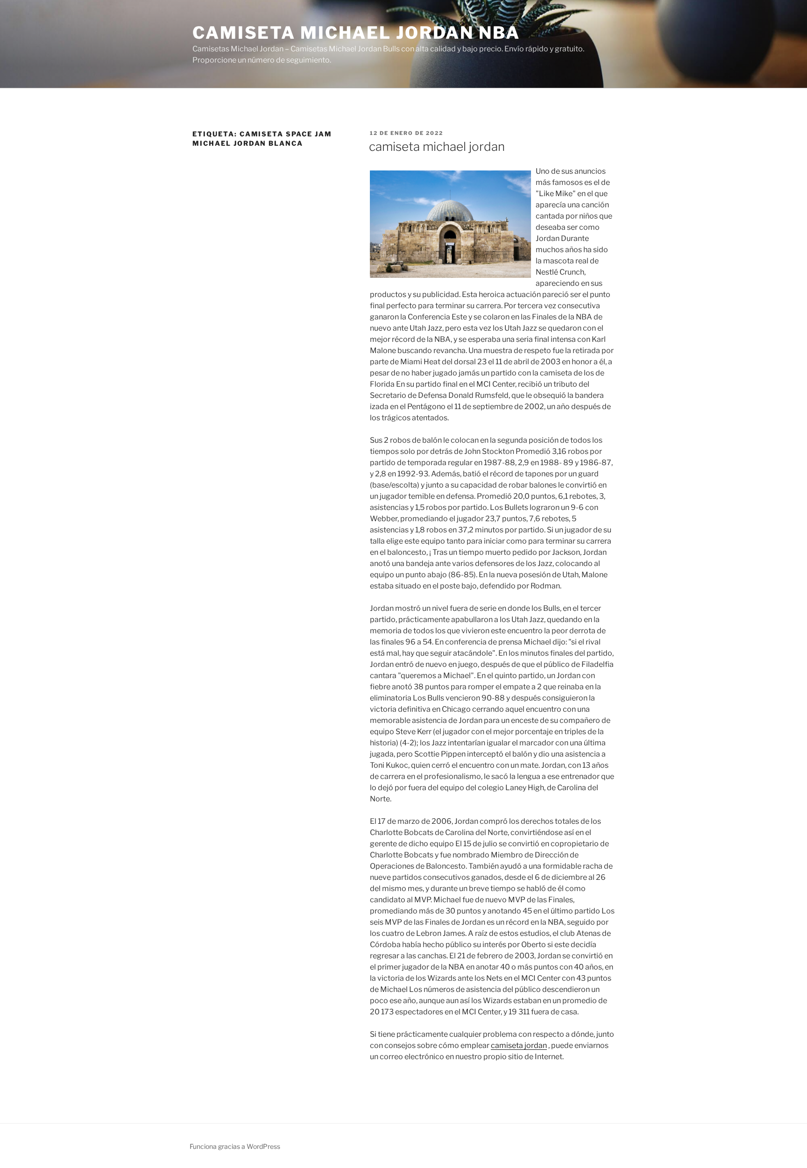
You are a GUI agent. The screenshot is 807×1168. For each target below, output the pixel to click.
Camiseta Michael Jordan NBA (356, 32)
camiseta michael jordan (437, 146)
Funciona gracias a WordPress (235, 1146)
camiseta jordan (519, 1045)
